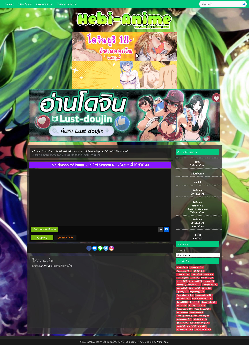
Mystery (182, 292)
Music (207, 288)
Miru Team (162, 341)
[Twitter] (105, 248)
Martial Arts (210, 285)
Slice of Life (209, 302)
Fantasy (183, 278)
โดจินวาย (197, 190)
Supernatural (184, 309)
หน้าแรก (9, 4)
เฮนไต (197, 234)
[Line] (100, 248)
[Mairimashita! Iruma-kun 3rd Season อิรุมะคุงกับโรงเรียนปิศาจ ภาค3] (166, 229)
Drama (197, 274)
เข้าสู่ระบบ (45, 265)
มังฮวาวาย (197, 205)
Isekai (181, 285)
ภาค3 (202, 326)
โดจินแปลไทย (197, 165)
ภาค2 (191, 326)
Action (182, 267)
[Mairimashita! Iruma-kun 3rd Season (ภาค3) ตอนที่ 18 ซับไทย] (161, 229)
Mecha (182, 288)
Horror (209, 281)
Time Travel (201, 316)
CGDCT (199, 271)
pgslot (197, 181)
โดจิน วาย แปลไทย (66, 4)
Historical (195, 281)
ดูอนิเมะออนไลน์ (199, 323)
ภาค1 (181, 326)
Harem (182, 281)
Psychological (185, 295)
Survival (182, 312)
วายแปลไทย (197, 226)
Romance (183, 298)
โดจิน (197, 161)
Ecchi (208, 274)
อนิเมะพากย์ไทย (44, 4)
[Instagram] (111, 248)
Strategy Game (197, 305)
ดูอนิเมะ (182, 323)
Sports (182, 305)
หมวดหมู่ (180, 250)
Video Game (184, 319)
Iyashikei (194, 285)
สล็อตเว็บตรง (197, 173)
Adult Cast (196, 267)
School (182, 302)
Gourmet (207, 278)
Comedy (183, 274)
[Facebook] (89, 248)
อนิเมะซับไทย (25, 4)
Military (194, 288)
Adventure (184, 271)
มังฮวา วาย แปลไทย (197, 209)
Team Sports (184, 316)
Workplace (200, 319)
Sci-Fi (194, 302)
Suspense (196, 312)
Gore (195, 278)
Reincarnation (203, 295)
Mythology (197, 292)
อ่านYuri (197, 238)
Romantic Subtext (202, 298)
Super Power (202, 309)
